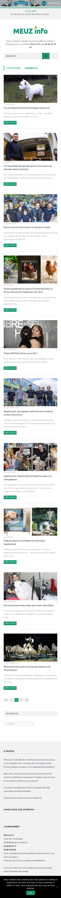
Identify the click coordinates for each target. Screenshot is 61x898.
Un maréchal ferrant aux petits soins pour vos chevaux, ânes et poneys (28, 168)
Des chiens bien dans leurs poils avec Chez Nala (28, 605)
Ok (30, 893)
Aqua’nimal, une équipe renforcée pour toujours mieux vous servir (28, 413)
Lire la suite (10, 122)
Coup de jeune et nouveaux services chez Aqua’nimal (24, 542)
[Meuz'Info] (30, 30)
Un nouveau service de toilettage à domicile (27, 107)
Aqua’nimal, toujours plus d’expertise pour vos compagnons (28, 478)
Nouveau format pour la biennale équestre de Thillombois (27, 668)
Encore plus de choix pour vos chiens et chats (27, 227)
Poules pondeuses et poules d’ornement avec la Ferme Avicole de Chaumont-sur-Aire (28, 290)
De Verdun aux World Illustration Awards (30, 14)
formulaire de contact (18, 871)
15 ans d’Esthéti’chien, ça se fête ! (21, 353)
